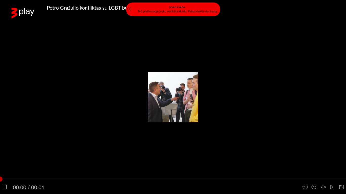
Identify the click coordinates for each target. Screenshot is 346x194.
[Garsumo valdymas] (323, 187)
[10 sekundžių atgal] (305, 187)
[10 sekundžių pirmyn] (314, 187)
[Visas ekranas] (341, 187)
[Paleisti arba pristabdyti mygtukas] (4, 187)
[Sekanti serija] (332, 187)
